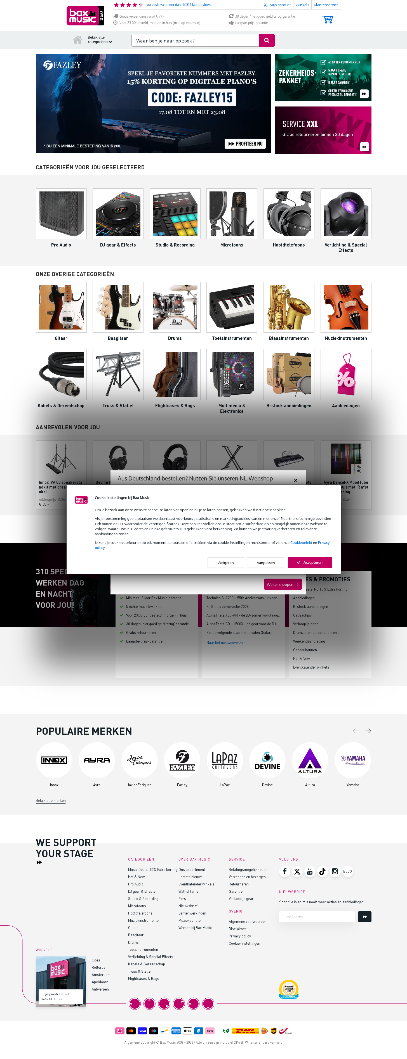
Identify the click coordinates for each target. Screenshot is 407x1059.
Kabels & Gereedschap (146, 963)
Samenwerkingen (192, 913)
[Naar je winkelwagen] (327, 17)
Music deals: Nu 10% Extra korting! (321, 589)
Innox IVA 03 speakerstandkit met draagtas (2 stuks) (61, 487)
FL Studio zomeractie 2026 (227, 606)
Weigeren (226, 562)
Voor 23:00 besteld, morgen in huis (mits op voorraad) (159, 23)
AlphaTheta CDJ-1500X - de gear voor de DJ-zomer (247, 623)
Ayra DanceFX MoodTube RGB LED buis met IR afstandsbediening (346, 487)
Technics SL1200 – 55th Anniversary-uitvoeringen (245, 597)
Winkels (302, 5)
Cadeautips (302, 615)
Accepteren (313, 562)
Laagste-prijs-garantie (251, 23)
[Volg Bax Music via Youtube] (310, 871)
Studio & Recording (143, 898)
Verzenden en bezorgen (247, 876)
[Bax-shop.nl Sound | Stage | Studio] (85, 15)
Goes (96, 960)
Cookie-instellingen (244, 943)
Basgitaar (135, 934)
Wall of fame (188, 891)
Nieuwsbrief (187, 905)
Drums (133, 942)
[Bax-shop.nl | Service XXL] (323, 130)
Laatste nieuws (190, 876)
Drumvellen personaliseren (315, 632)
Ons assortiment (191, 869)
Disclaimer (237, 928)
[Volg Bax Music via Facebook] (284, 871)
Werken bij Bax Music (195, 927)
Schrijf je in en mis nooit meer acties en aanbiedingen (321, 901)
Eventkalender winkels (311, 667)
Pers (182, 898)
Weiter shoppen (280, 584)
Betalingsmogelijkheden (248, 869)
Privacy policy (240, 936)
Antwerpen (100, 989)
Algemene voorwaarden (248, 921)
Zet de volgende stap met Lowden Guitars (239, 632)
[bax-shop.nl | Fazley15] (153, 103)
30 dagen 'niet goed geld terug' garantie (265, 16)
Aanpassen (266, 562)
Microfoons (137, 905)
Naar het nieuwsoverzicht (226, 642)
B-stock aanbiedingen (310, 606)
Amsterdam (101, 974)
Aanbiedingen (304, 597)
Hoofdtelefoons (140, 913)
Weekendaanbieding (309, 641)
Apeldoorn (100, 981)
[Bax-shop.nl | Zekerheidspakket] (323, 78)
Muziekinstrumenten (144, 920)
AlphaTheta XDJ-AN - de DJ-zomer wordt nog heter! (247, 615)
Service (237, 859)
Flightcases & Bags (143, 978)
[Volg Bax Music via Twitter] (297, 871)
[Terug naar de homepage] (78, 39)
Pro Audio (135, 884)
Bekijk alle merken (51, 800)
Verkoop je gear (305, 623)
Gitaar (133, 927)
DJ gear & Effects (142, 891)
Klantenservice (326, 5)
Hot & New (301, 658)
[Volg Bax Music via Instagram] (335, 871)
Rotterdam (100, 967)
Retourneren (239, 884)
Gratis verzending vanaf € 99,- (141, 16)
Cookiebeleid (301, 542)
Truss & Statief (140, 971)
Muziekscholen (190, 920)
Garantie (236, 891)
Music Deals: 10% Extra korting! (153, 869)
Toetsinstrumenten (143, 949)
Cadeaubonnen (305, 649)
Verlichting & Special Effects (150, 956)
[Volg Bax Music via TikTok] (322, 871)
